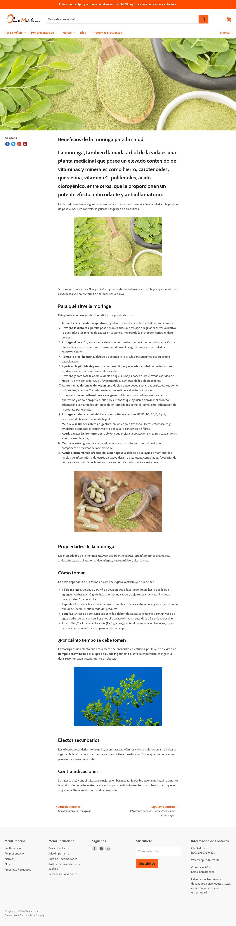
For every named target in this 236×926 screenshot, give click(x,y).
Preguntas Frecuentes (107, 32)
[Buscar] (203, 19)
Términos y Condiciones (62, 874)
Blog (83, 32)
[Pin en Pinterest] (25, 144)
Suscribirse (147, 864)
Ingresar (225, 32)
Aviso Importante (58, 853)
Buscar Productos (59, 848)
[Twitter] (13, 144)
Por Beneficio (14, 32)
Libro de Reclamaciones (62, 859)
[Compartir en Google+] (19, 144)
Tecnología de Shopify (32, 915)
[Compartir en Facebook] (7, 144)
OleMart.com (12, 915)
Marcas (67, 32)
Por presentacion (43, 32)
